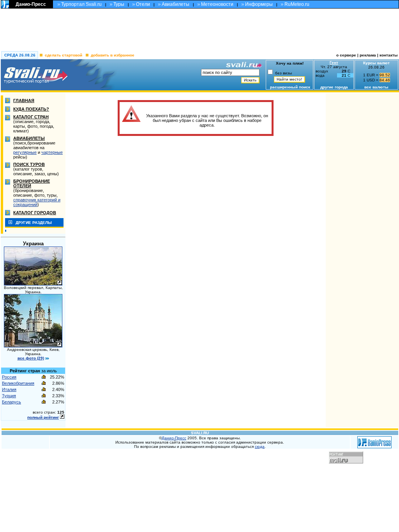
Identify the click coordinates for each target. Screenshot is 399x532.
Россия (9, 377)
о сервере (346, 55)
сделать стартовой (63, 55)
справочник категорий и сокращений (36, 202)
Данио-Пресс (31, 4)
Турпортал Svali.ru (81, 4)
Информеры (259, 4)
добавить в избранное (112, 55)
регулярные (25, 152)
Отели (143, 4)
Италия (9, 389)
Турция (9, 395)
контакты (389, 55)
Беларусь (11, 402)
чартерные (52, 152)
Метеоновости (217, 4)
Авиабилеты (175, 4)
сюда (260, 446)
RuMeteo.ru (296, 4)
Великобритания (18, 383)
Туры (118, 4)
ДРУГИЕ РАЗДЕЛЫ (34, 222)
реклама (368, 55)
